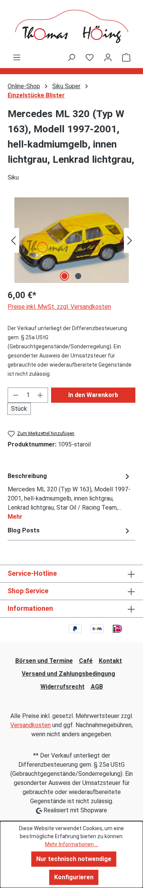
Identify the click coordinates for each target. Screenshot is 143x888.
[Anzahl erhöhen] (40, 395)
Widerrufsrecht (62, 686)
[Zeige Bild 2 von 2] (78, 276)
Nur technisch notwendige (73, 859)
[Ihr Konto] (108, 57)
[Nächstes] (129, 240)
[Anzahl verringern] (16, 395)
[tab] (70, 496)
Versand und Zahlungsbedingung (68, 673)
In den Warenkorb (93, 395)
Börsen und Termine (44, 660)
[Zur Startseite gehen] (71, 26)
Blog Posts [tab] (24, 530)
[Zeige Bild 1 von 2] (64, 276)
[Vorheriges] (13, 240)
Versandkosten (30, 725)
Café (86, 660)
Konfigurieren (73, 877)
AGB (97, 686)
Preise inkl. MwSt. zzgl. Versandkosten (59, 306)
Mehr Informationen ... (71, 844)
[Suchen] (71, 57)
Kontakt (110, 660)
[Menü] (17, 57)
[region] (71, 240)
